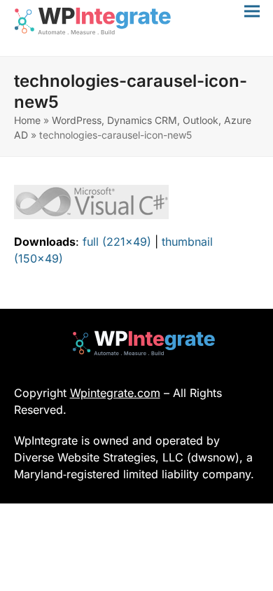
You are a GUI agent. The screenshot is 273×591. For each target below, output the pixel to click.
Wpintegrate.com (115, 393)
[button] (252, 11)
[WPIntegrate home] (137, 343)
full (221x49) (117, 242)
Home (27, 120)
